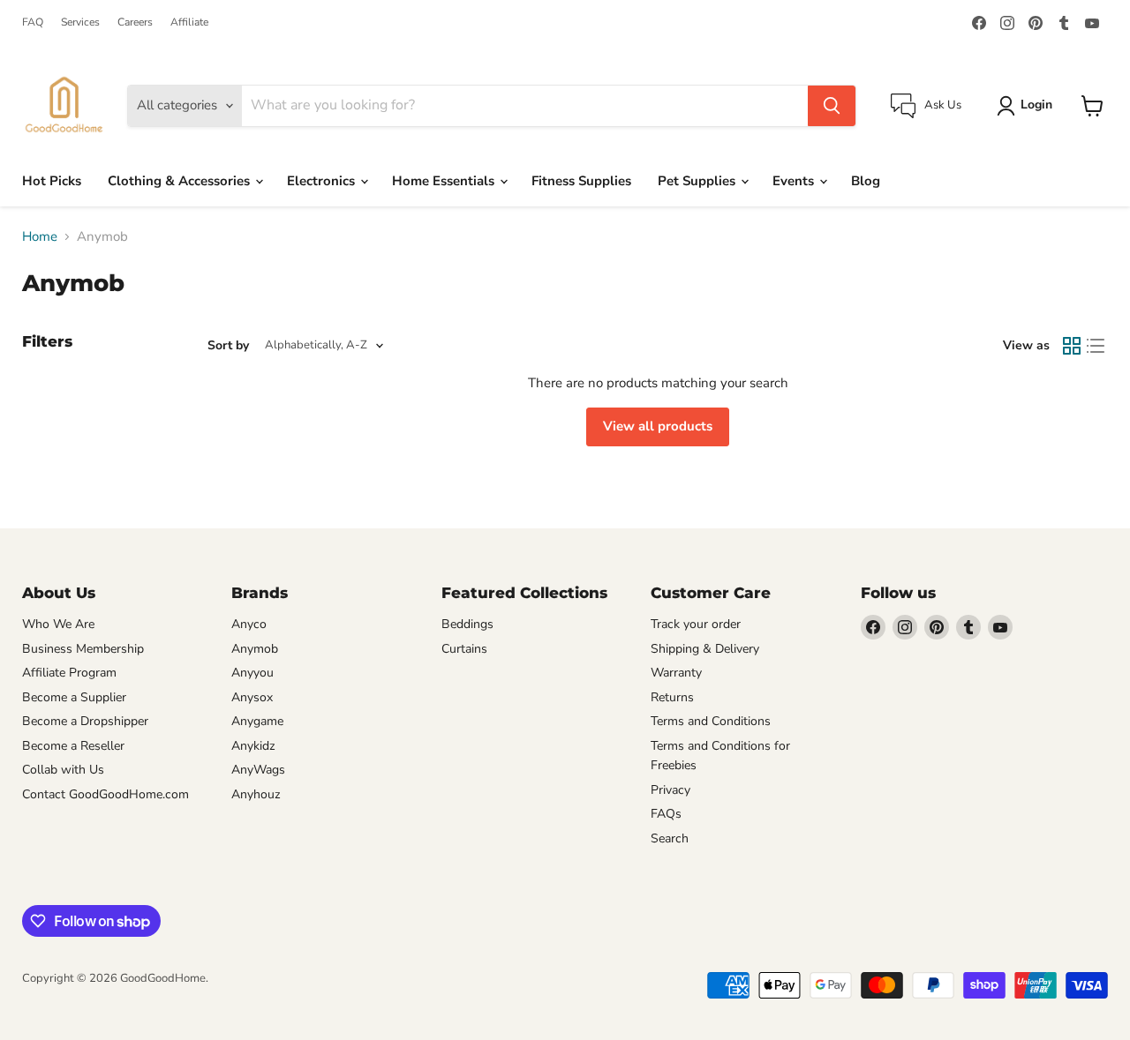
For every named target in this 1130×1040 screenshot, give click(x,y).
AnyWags (258, 769)
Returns (672, 697)
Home (39, 236)
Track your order (696, 624)
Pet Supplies (698, 181)
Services (80, 22)
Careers (135, 22)
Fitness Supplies (581, 181)
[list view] (1096, 345)
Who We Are (58, 624)
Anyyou (252, 672)
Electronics (322, 181)
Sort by (228, 346)
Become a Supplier (74, 697)
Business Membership (83, 648)
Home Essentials (445, 181)
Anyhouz (256, 794)
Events (794, 181)
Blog (865, 181)
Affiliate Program (69, 672)
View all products (657, 426)
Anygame (257, 721)
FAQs (666, 813)
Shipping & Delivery (705, 648)
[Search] (831, 106)
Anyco (249, 624)
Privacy (670, 790)
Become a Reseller (73, 745)
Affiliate (189, 22)
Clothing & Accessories (180, 181)
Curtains (464, 648)
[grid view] (1071, 345)
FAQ (32, 22)
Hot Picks (51, 181)
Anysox (252, 697)
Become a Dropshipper (85, 721)
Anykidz (253, 745)
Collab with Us (63, 769)
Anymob (254, 648)
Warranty (676, 672)
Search (670, 838)
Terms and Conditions (711, 721)
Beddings (467, 624)
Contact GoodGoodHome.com (105, 794)
